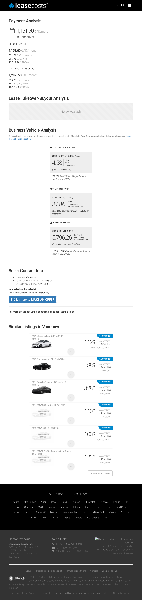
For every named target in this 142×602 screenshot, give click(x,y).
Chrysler (104, 502)
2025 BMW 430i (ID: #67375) (45, 428)
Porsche (125, 512)
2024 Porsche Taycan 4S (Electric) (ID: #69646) (49, 383)
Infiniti (76, 507)
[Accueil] (29, 5)
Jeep (99, 507)
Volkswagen (93, 517)
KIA (109, 507)
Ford (17, 507)
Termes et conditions (76, 571)
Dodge (116, 502)
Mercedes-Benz (70, 512)
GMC (40, 507)
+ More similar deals (100, 473)
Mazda (54, 512)
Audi (43, 502)
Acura (16, 502)
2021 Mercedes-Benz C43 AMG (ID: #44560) (48, 337)
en (122, 5)
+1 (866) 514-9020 (73, 544)
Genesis (28, 507)
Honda (51, 507)
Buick (64, 502)
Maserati (41, 512)
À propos (94, 571)
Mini (85, 512)
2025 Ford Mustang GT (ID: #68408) (48, 359)
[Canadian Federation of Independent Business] (114, 540)
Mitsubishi (98, 512)
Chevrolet (90, 502)
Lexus (16, 512)
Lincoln (27, 512)
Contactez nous (109, 571)
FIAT (127, 502)
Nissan (112, 512)
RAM (33, 517)
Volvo (108, 517)
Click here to (33, 299)
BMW (53, 502)
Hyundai (63, 507)
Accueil (29, 571)
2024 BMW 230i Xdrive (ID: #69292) (48, 405)
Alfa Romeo (30, 502)
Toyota (78, 517)
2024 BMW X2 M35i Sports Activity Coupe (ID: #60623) (51, 452)
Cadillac (76, 502)
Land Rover (121, 507)
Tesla (67, 517)
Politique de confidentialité (49, 571)
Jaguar (88, 507)
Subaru (56, 517)
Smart (44, 517)
